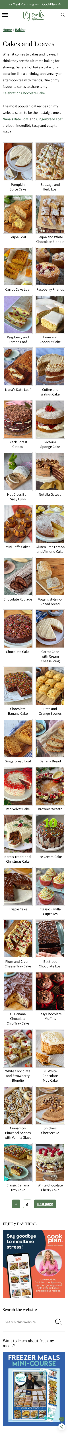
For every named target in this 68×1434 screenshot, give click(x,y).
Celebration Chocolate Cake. (24, 93)
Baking (20, 29)
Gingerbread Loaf (49, 119)
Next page (45, 1203)
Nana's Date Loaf (15, 119)
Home (7, 29)
